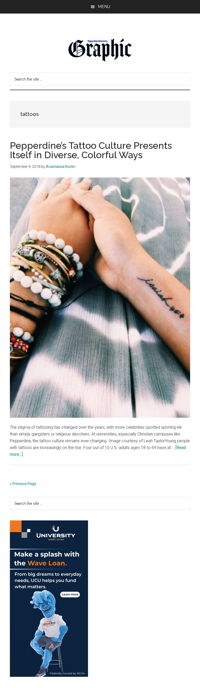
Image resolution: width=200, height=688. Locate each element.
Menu (104, 6)
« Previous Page (23, 484)
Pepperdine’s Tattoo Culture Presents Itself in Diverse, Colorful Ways (91, 150)
